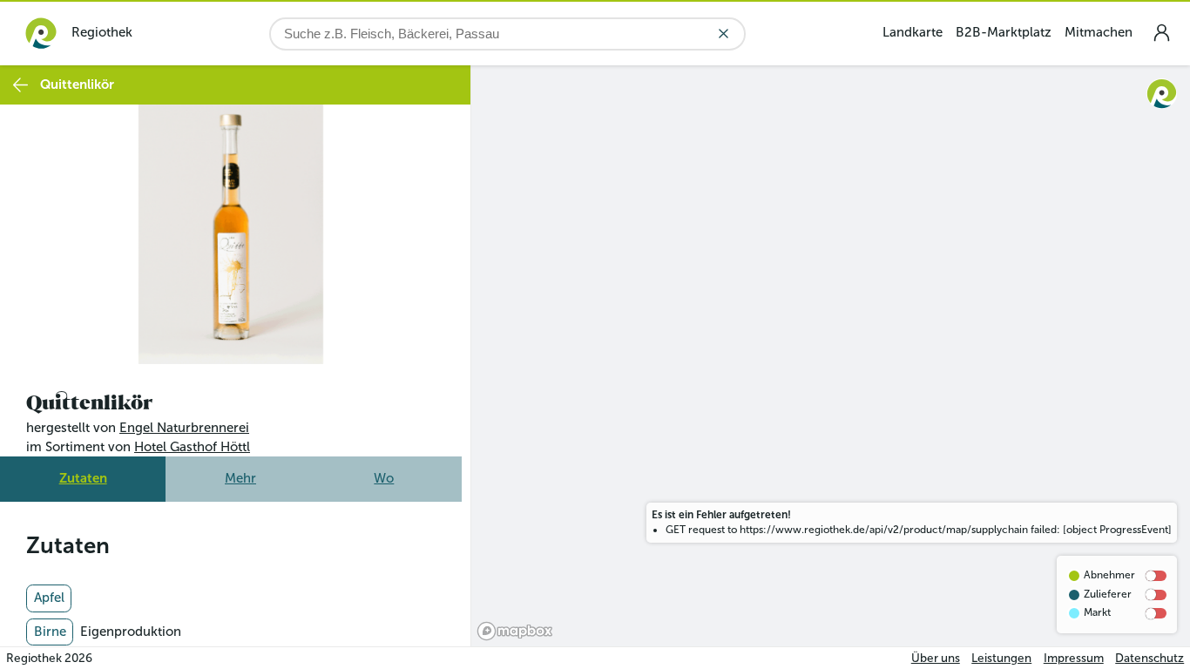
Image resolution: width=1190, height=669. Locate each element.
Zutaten (83, 478)
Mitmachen (1099, 32)
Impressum (1074, 658)
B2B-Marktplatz (1003, 32)
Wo (384, 478)
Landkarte (912, 32)
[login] (1161, 32)
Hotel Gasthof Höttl (192, 447)
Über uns (935, 658)
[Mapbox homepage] (515, 631)
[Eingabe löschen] (723, 33)
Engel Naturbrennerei (184, 428)
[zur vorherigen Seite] (20, 84)
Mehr (240, 478)
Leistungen (1001, 658)
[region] (830, 355)
